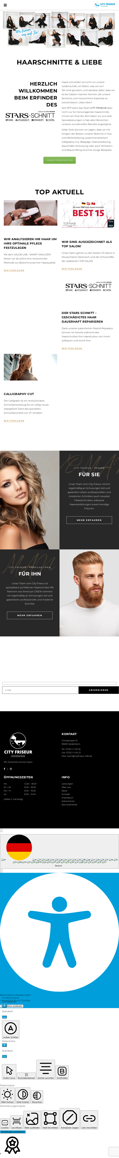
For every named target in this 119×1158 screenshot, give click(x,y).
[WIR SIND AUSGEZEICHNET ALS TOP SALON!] (88, 214)
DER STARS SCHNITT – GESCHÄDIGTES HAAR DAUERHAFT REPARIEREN (82, 317)
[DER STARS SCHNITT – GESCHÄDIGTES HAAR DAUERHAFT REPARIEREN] (88, 286)
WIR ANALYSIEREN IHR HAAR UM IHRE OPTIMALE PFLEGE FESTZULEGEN (30, 243)
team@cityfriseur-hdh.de (79, 756)
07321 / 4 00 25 (73, 749)
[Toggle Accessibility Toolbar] (1, 830)
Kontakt (66, 794)
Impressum (67, 797)
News (64, 790)
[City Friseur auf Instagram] (11, 769)
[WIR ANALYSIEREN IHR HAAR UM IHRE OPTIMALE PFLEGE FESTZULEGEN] (30, 212)
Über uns (66, 787)
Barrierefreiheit (69, 804)
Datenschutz (68, 801)
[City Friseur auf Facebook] (4, 769)
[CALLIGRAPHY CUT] (30, 367)
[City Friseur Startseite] (18, 757)
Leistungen (67, 783)
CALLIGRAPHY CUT (19, 394)
